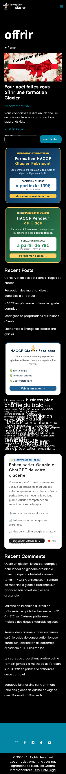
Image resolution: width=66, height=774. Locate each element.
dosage (47, 409)
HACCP (13, 422)
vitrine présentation (20, 448)
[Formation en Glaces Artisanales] (15, 6)
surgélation (20, 438)
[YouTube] (49, 742)
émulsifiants (46, 449)
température (21, 440)
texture (45, 441)
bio (6, 400)
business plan (39, 400)
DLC (35, 408)
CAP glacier (12, 403)
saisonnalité (38, 433)
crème (24, 408)
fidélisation (33, 414)
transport (11, 444)
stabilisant (10, 436)
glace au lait (29, 419)
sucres (8, 438)
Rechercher (51, 139)
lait (26, 423)
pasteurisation (20, 428)
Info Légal (49, 770)
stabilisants (28, 435)
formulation (39, 416)
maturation (25, 426)
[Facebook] (24, 742)
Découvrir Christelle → (27, 540)
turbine (25, 446)
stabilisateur (47, 436)
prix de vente (48, 428)
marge (9, 425)
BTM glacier (17, 401)
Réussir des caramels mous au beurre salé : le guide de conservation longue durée (31, 637)
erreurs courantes (14, 414)
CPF (48, 406)
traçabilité (34, 443)
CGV (37, 770)
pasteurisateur (44, 426)
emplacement (30, 411)
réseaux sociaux (15, 433)
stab (51, 433)
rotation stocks (35, 430)
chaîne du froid (24, 405)
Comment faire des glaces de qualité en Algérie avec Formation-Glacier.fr (30, 690)
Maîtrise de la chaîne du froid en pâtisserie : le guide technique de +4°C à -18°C (31, 611)
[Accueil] (5, 48)
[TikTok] (41, 742)
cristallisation (11, 409)
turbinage (11, 446)
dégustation (11, 411)
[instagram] (16, 742)
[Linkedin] (33, 742)
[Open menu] (61, 6)
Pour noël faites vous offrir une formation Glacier (27, 92)
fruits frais (9, 420)
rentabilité (12, 430)
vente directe (43, 446)
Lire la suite (14, 129)
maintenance (43, 423)
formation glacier (14, 417)
